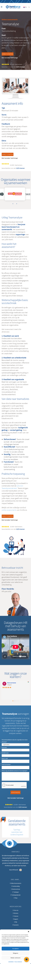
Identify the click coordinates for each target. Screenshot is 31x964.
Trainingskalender (16, 895)
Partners (16, 913)
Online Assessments (15, 883)
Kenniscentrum (16, 889)
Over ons (15, 910)
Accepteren (15, 948)
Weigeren (15, 953)
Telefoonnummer (6, 764)
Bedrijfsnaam (5, 753)
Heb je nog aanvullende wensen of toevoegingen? (14, 770)
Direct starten (7, 54)
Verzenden (15, 792)
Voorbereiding (16, 886)
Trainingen (16, 892)
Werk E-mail (5, 758)
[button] (28, 931)
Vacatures (16, 925)
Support (16, 919)
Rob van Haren (11, 683)
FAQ (16, 922)
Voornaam (5, 747)
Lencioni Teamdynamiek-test (12, 487)
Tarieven (16, 916)
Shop (15, 898)
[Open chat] (26, 959)
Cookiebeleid (11, 961)
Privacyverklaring (18, 961)
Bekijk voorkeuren (15, 957)
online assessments (9, 510)
